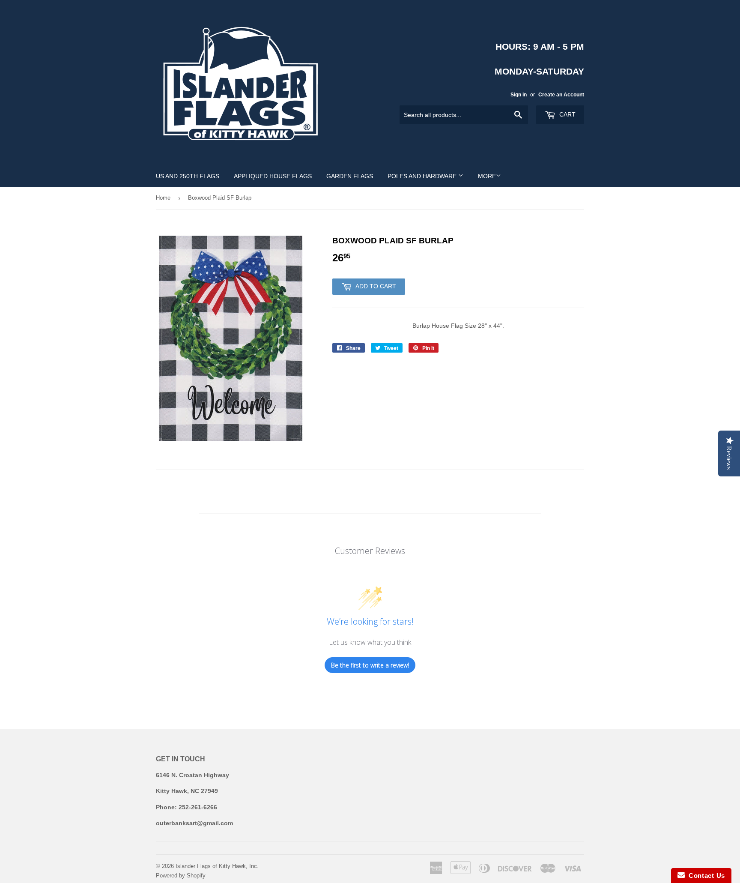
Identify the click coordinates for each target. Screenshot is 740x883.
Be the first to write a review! (370, 665)
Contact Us (705, 875)
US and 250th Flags (187, 176)
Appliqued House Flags (273, 176)
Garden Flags (349, 176)
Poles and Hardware (423, 176)
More (487, 176)
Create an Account (561, 95)
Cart (567, 114)
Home (163, 198)
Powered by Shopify (181, 875)
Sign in (518, 95)
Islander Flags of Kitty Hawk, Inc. (217, 866)
